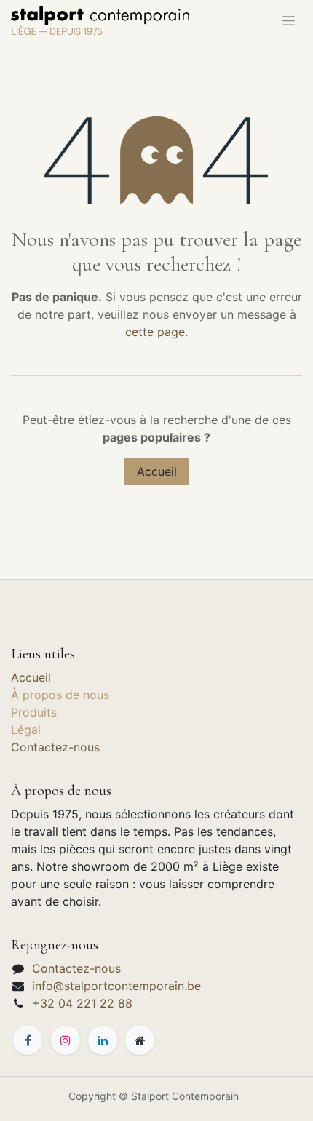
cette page (155, 331)
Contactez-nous (55, 747)
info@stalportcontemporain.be (116, 985)
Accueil (157, 471)
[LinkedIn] (102, 1040)
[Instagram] (65, 1040)
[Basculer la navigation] (288, 20)
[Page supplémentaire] (139, 1040)
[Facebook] (27, 1040)
